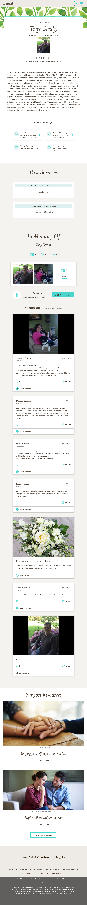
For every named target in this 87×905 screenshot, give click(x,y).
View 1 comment (22, 673)
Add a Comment (26, 389)
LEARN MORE (44, 760)
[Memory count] (32, 254)
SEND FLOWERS (25, 575)
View (64, 276)
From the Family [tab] (53, 308)
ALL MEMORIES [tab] (32, 308)
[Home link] (9, 3)
